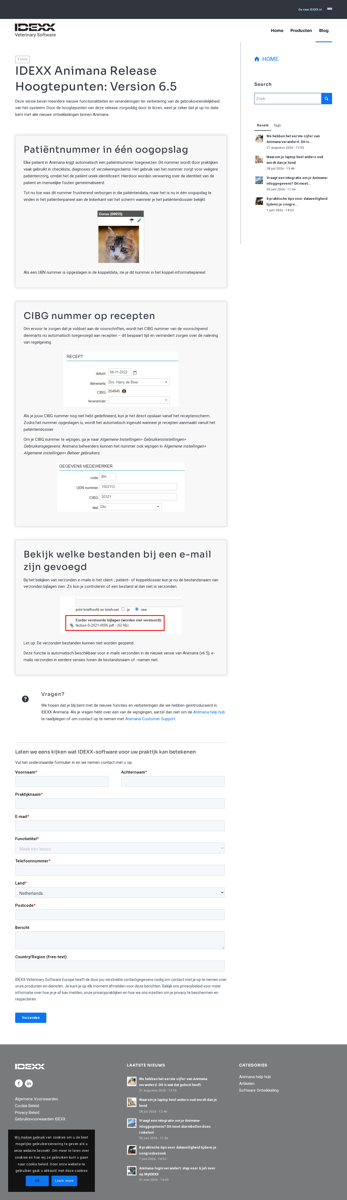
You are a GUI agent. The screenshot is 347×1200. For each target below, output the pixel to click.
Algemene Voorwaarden (36, 1099)
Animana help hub (209, 712)
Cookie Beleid (27, 1105)
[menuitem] (309, 9)
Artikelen (247, 1083)
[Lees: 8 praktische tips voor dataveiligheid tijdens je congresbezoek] (259, 201)
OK (37, 1181)
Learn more (64, 1181)
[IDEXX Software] (35, 30)
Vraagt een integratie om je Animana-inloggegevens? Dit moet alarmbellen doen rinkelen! (174, 1126)
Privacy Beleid (27, 1112)
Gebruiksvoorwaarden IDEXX (40, 1119)
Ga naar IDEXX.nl (310, 9)
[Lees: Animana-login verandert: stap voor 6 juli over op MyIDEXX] (132, 1171)
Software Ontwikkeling (259, 1090)
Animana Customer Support (150, 718)
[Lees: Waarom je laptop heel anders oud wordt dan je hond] (259, 159)
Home (268, 59)
